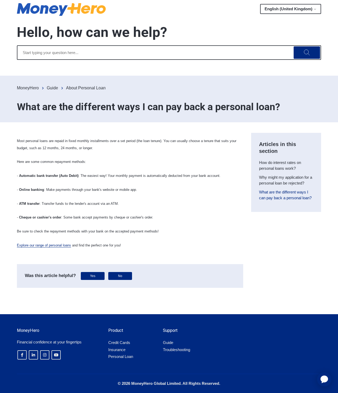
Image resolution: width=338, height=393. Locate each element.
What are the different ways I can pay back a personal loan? (285, 195)
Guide (52, 88)
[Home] (61, 9)
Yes (92, 276)
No (120, 276)
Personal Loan (120, 356)
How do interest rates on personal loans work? (280, 165)
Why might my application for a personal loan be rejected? (285, 180)
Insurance (116, 349)
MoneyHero (28, 88)
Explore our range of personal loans (44, 245)
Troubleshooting (176, 349)
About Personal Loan (86, 88)
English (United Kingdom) (289, 9)
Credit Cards (119, 342)
